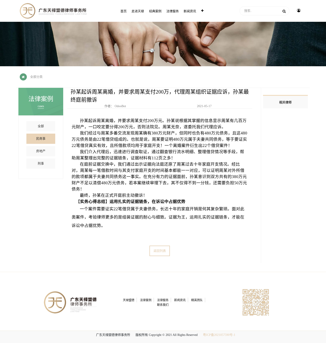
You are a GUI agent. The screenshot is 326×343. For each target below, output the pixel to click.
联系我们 (163, 304)
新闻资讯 (180, 300)
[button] (202, 11)
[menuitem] (123, 11)
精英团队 (197, 300)
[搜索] (284, 10)
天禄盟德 (128, 300)
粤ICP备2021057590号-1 (219, 335)
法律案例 (145, 300)
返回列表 (159, 251)
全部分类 (36, 76)
